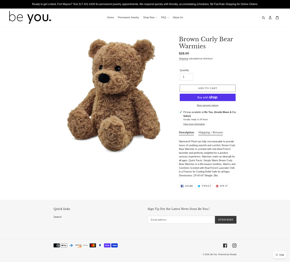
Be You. (214, 254)
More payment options (208, 105)
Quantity (184, 70)
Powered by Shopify (227, 254)
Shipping (183, 58)
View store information (194, 124)
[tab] (186, 133)
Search (57, 216)
